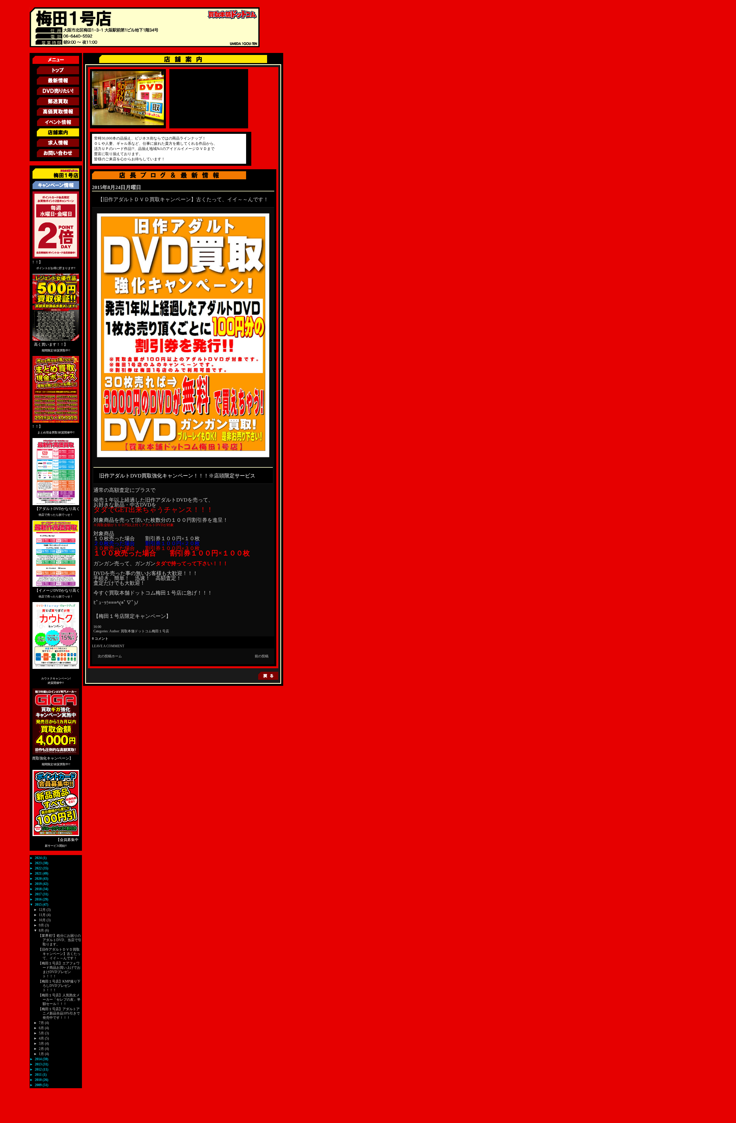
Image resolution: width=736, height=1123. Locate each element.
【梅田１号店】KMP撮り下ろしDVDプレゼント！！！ (59, 985)
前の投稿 (262, 656)
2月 (42, 1049)
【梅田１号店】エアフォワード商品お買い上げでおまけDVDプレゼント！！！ (59, 969)
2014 (39, 1059)
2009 (39, 1085)
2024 (39, 858)
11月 (43, 915)
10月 (43, 920)
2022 (39, 868)
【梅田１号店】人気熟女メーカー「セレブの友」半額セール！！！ (59, 999)
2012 (39, 1069)
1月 (42, 1054)
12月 (43, 910)
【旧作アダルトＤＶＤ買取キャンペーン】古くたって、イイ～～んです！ (59, 953)
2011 (39, 1075)
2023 (39, 863)
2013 (39, 1064)
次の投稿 (105, 656)
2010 (39, 1080)
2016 (39, 899)
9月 (42, 925)
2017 (39, 894)
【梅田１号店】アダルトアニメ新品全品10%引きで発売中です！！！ (59, 1013)
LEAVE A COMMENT (108, 646)
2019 (39, 884)
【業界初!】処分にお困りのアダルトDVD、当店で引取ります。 (59, 940)
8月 (42, 930)
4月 (42, 1038)
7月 (42, 1023)
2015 (39, 905)
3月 (42, 1044)
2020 (39, 879)
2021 (39, 873)
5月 (42, 1033)
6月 (42, 1028)
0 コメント (100, 639)
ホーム (117, 656)
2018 (39, 889)
